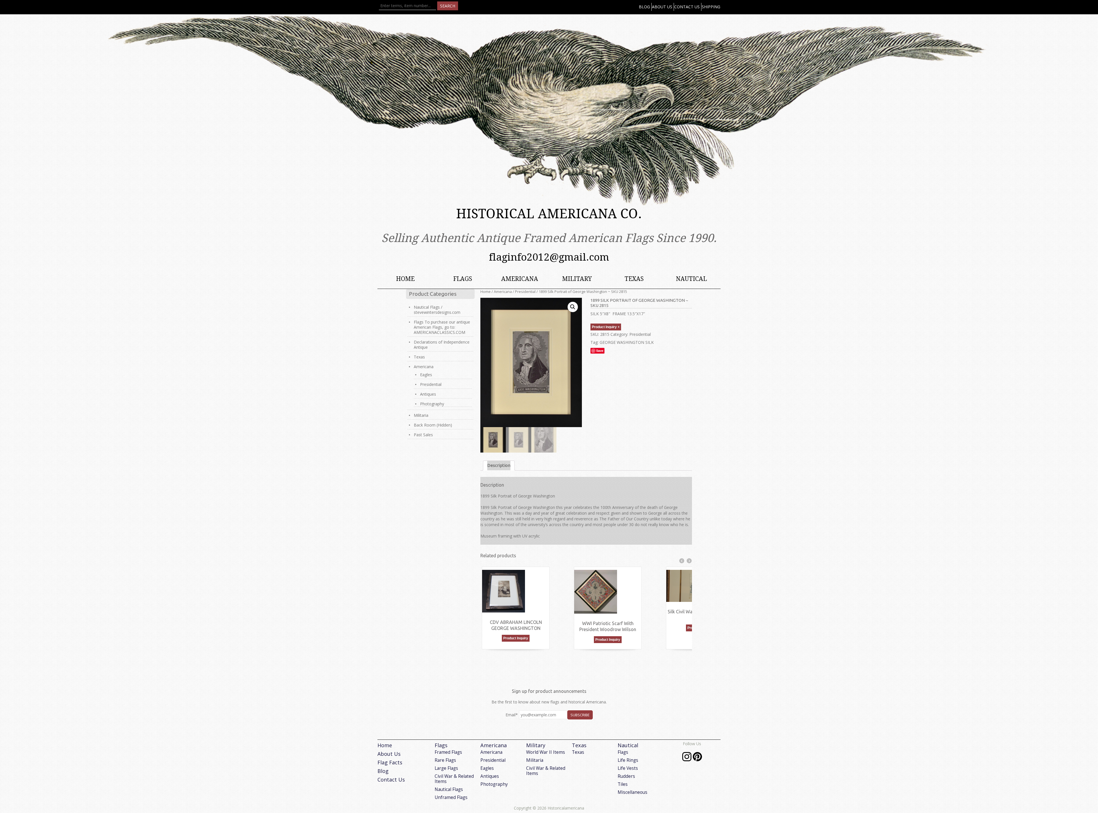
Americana (519, 278)
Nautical (691, 278)
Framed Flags (448, 752)
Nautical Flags (449, 789)
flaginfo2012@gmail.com (549, 257)
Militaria (421, 415)
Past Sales (423, 434)
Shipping (711, 6)
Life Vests (628, 768)
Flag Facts (389, 762)
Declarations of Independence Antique (442, 344)
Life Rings (628, 760)
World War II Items (545, 752)
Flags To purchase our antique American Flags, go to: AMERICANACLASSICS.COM (442, 327)
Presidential (525, 291)
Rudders (626, 776)
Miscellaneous (632, 792)
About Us (662, 6)
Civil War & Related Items (454, 778)
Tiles (623, 784)
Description (498, 465)
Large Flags (446, 768)
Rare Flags (445, 760)
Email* (512, 714)
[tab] (499, 466)
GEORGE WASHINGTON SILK (627, 342)
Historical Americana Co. (549, 213)
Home (405, 278)
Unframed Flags (451, 797)
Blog (644, 6)
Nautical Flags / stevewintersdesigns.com (437, 309)
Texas (634, 278)
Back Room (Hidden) (433, 425)
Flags (462, 278)
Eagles (426, 374)
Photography (432, 403)
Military (577, 278)
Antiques (428, 394)
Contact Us (687, 6)
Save (599, 350)
